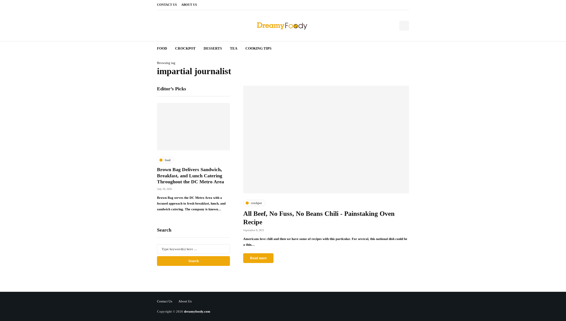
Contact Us (167, 4)
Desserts (213, 48)
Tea (233, 48)
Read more (258, 258)
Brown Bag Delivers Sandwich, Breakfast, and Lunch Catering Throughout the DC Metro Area (190, 175)
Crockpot (185, 48)
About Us (189, 4)
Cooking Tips (258, 48)
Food (162, 48)
